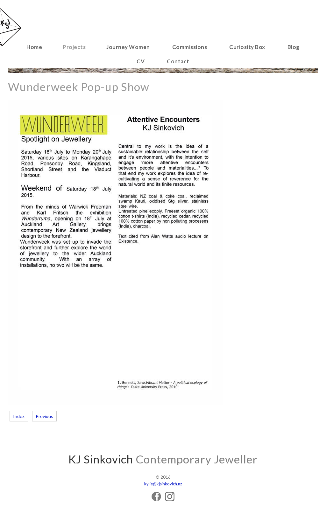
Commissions (189, 47)
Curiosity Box (247, 47)
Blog (293, 47)
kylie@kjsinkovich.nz (163, 483)
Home (34, 47)
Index (19, 416)
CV (141, 61)
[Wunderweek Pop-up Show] (115, 403)
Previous (44, 416)
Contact (178, 61)
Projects (74, 47)
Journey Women (128, 47)
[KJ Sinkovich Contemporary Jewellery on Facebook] (156, 499)
